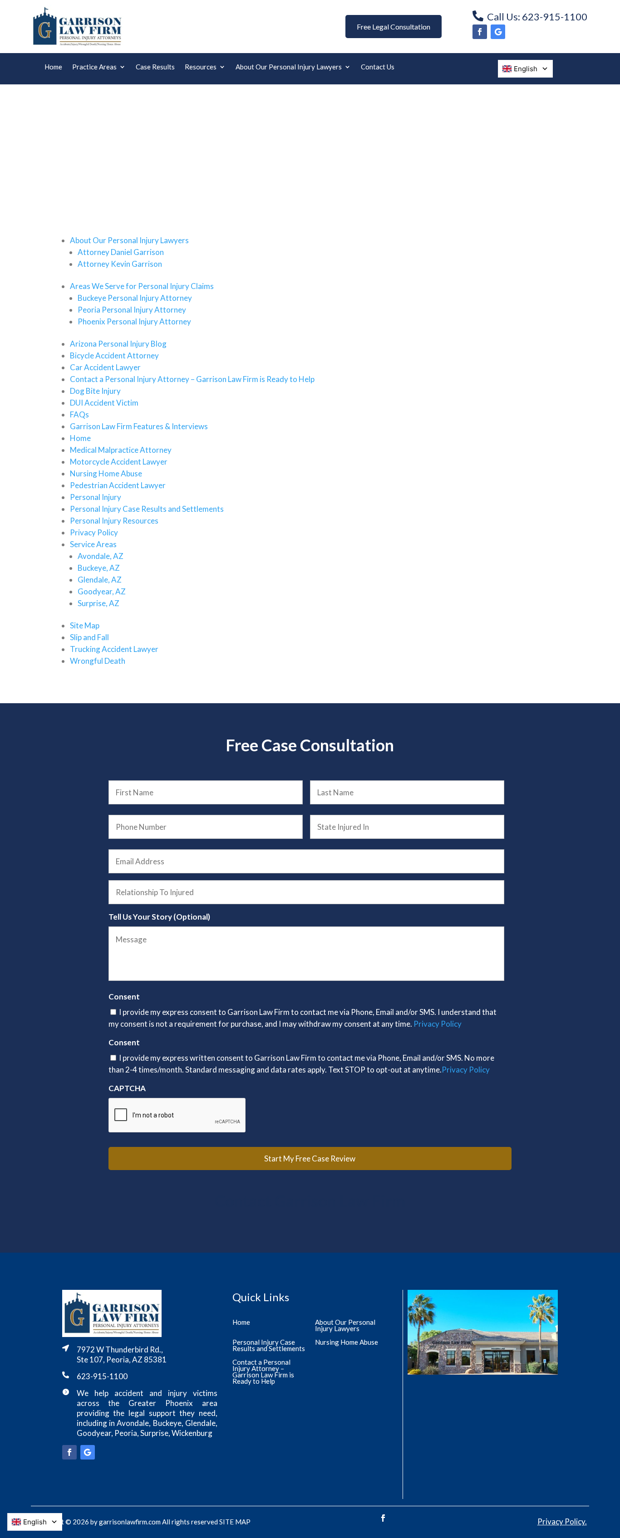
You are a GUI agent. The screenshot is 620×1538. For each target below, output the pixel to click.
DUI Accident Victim (104, 402)
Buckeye (167, 1423)
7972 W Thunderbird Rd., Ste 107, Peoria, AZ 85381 (122, 1354)
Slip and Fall (89, 637)
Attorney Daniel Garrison (121, 252)
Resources (201, 67)
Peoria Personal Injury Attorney (132, 309)
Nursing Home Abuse (106, 473)
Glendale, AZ (100, 579)
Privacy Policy (94, 532)
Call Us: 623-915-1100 (537, 16)
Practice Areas (94, 67)
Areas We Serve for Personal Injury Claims (142, 286)
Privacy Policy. (562, 1521)
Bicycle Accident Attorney (114, 355)
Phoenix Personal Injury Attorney (134, 321)
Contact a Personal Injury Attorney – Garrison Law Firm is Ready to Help (192, 379)
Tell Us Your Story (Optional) (159, 916)
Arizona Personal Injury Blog (118, 343)
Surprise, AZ (98, 603)
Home (53, 67)
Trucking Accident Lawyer (114, 649)
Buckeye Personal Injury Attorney (135, 298)
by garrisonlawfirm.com (125, 1522)
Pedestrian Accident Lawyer (118, 485)
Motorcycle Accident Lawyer (118, 461)
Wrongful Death (97, 661)
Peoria (125, 1433)
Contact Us (377, 67)
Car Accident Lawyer (105, 367)
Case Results (155, 67)
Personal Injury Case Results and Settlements (147, 509)
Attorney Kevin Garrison (120, 264)
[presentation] (177, 1115)
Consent (124, 996)
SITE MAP (235, 1522)
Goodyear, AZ (102, 591)
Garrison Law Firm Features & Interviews (139, 426)
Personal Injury (95, 497)
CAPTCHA (127, 1088)
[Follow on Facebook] (479, 31)
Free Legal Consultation (393, 26)
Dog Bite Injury (95, 391)
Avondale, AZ (100, 556)
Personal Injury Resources (114, 520)
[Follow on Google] (498, 31)
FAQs (79, 414)
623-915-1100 (102, 1376)
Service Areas (93, 544)
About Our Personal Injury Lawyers (289, 67)
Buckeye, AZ (99, 568)
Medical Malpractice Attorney (121, 450)
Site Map (84, 625)
